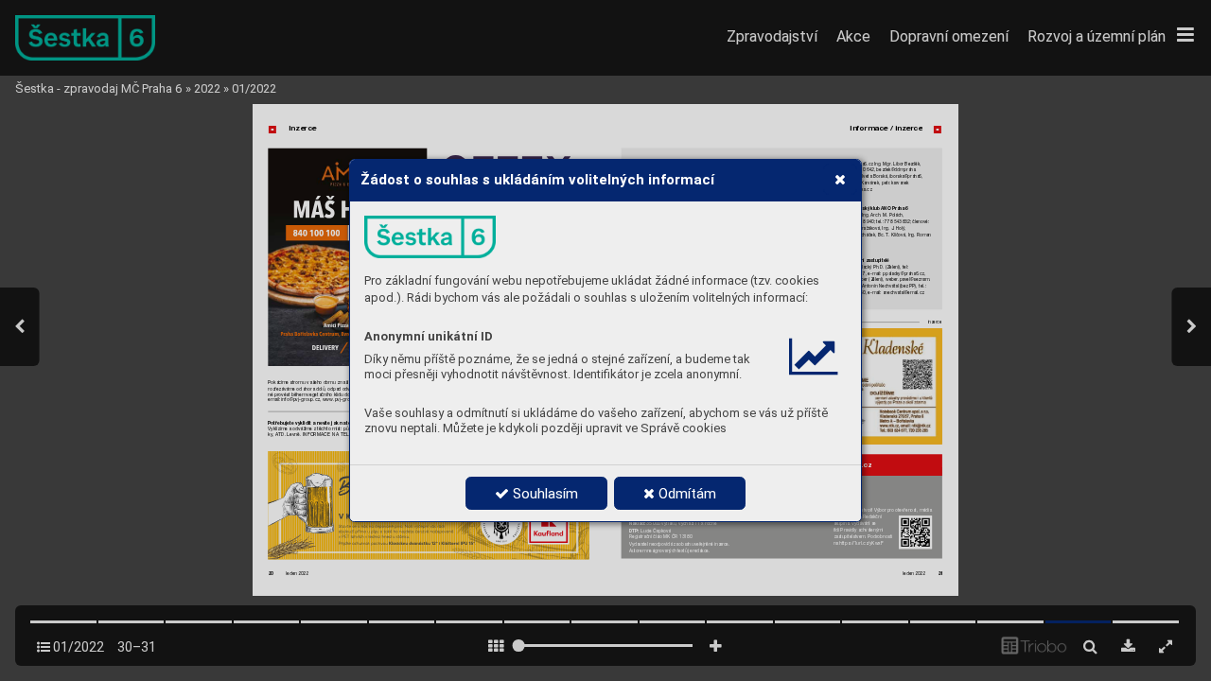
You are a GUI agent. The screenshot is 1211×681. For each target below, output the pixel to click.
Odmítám (685, 493)
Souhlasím (543, 493)
